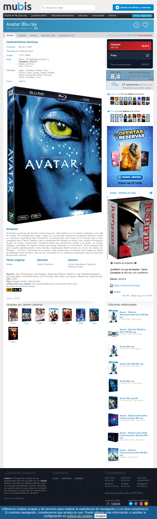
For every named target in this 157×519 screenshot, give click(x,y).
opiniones (137, 84)
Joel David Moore (30, 276)
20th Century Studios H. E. (19, 28)
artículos (143, 479)
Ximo (112, 111)
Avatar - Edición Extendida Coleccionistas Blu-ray (133, 416)
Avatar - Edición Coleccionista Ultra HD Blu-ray (134, 452)
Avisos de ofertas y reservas (136, 7)
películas (110, 479)
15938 (115, 504)
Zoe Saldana (40, 274)
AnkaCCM (114, 94)
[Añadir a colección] (136, 25)
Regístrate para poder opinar (137, 87)
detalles (10, 35)
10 (149, 76)
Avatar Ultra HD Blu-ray (132, 364)
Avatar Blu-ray (127, 346)
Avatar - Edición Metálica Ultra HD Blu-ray (133, 330)
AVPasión (124, 493)
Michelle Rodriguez (91, 274)
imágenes (142, 484)
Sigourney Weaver (56, 274)
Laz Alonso (71, 276)
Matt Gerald (96, 276)
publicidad (66, 478)
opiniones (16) (48, 35)
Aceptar (100, 516)
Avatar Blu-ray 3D (129, 398)
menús (33, 35)
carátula (22, 35)
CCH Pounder (47, 276)
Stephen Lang (73, 274)
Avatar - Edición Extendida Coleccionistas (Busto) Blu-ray (134, 435)
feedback (78, 478)
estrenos (125, 479)
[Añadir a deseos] (145, 25)
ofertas (125, 484)
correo (55, 478)
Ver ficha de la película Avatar (20, 286)
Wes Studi (60, 276)
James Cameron (45, 264)
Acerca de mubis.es (13, 498)
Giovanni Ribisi (13, 276)
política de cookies (79, 516)
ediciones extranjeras (62, 15)
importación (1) (66, 35)
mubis (17, 6)
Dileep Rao (83, 276)
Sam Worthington (24, 274)
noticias (112, 484)
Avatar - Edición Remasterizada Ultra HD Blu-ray (134, 314)
